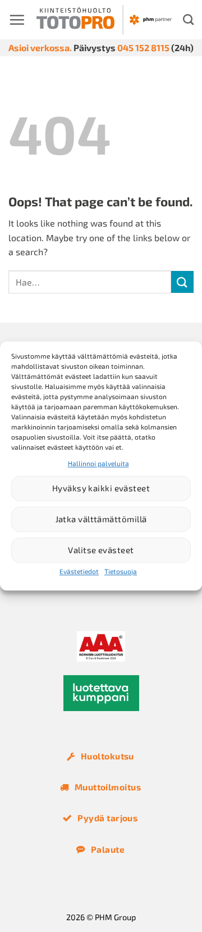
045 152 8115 (143, 47)
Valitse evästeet (101, 550)
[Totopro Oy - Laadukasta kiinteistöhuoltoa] (104, 20)
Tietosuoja (120, 571)
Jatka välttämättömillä (101, 519)
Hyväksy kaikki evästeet (101, 488)
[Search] (188, 19)
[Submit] (182, 282)
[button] (16, 20)
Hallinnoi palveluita (98, 463)
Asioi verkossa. (40, 47)
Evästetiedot (79, 571)
